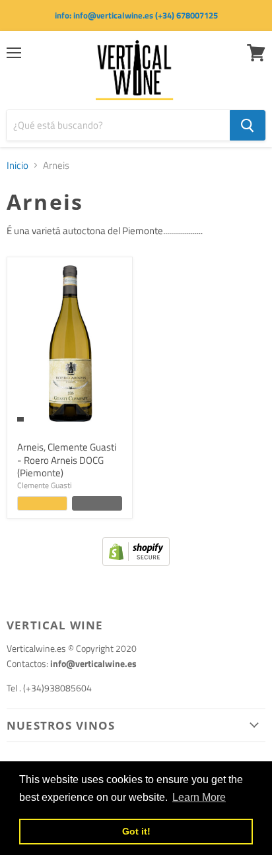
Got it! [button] (136, 831)
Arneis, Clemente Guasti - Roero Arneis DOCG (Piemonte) (66, 459)
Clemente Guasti (44, 485)
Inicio (17, 165)
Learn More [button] (199, 797)
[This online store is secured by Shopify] (136, 562)
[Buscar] (247, 125)
